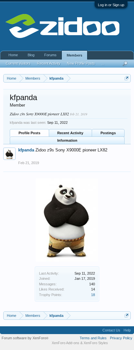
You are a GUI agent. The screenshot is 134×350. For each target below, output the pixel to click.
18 (93, 295)
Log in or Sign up (111, 5)
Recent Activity (70, 133)
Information (67, 140)
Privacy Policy (121, 338)
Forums (50, 55)
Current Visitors (18, 63)
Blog (31, 55)
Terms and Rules (93, 338)
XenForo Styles (96, 343)
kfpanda (26, 150)
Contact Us (111, 330)
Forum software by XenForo (25, 338)
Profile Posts (29, 133)
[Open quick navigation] (127, 78)
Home (13, 55)
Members (74, 55)
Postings (108, 133)
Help (127, 330)
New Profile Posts (81, 63)
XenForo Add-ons (65, 343)
